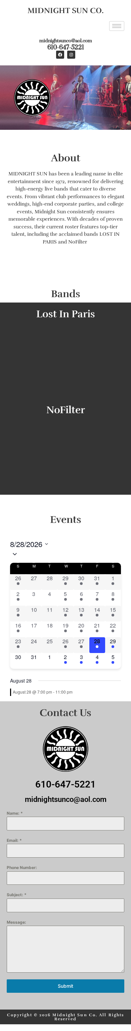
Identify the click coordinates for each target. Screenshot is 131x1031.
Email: (14, 840)
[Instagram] (71, 55)
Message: (16, 922)
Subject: (17, 894)
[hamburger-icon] (116, 26)
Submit (65, 986)
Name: (15, 813)
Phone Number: (22, 867)
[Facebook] (60, 55)
